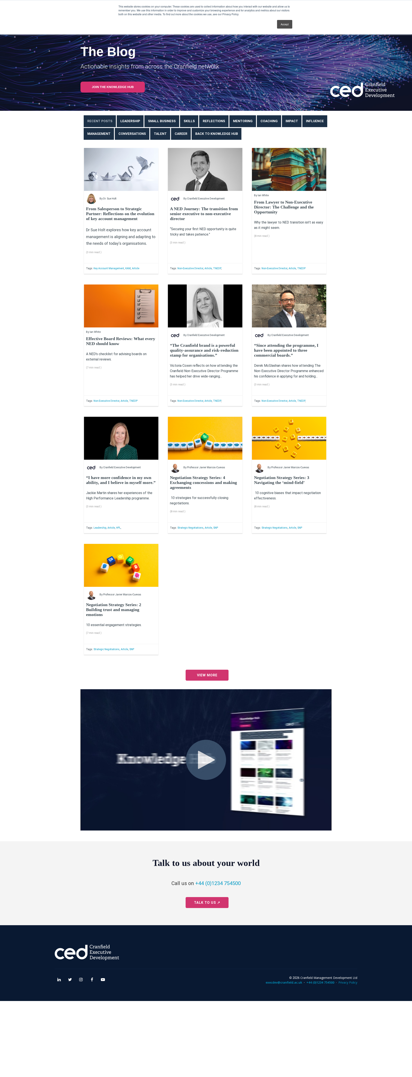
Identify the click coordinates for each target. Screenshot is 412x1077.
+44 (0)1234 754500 (218, 883)
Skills (189, 121)
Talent (160, 134)
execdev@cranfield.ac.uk (284, 982)
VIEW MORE (207, 675)
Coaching (269, 121)
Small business (162, 121)
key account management (109, 268)
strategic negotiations (190, 527)
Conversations (132, 134)
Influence (315, 121)
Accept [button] (285, 24)
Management (99, 134)
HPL (118, 527)
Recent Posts (99, 121)
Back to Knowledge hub (216, 134)
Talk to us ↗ (207, 903)
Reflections (214, 121)
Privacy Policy (347, 982)
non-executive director (190, 268)
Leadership (130, 121)
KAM (128, 268)
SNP (215, 527)
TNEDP (217, 268)
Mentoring (243, 121)
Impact (292, 121)
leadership (100, 527)
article (135, 268)
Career (181, 134)
